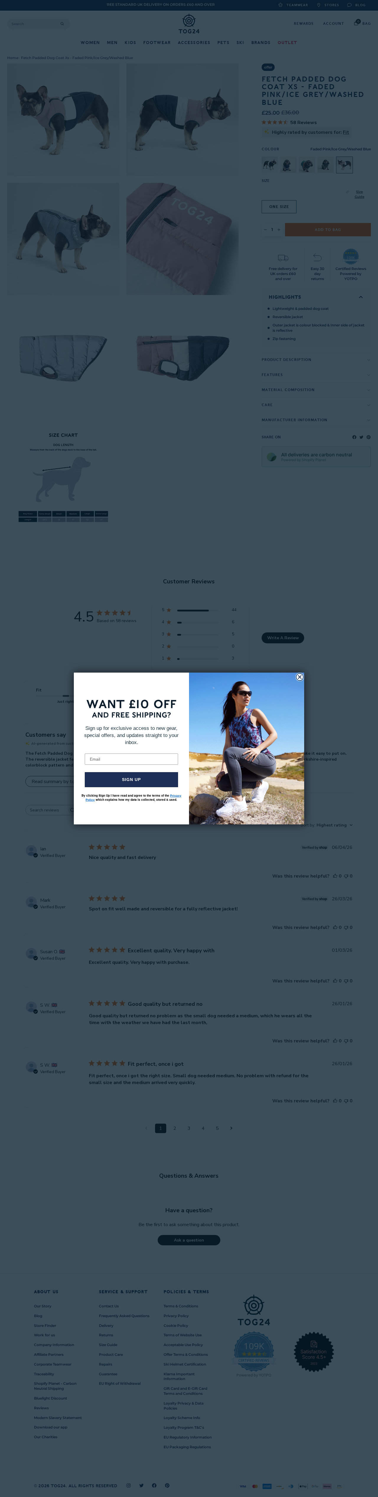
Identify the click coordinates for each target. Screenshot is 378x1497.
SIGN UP (131, 779)
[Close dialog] (299, 677)
